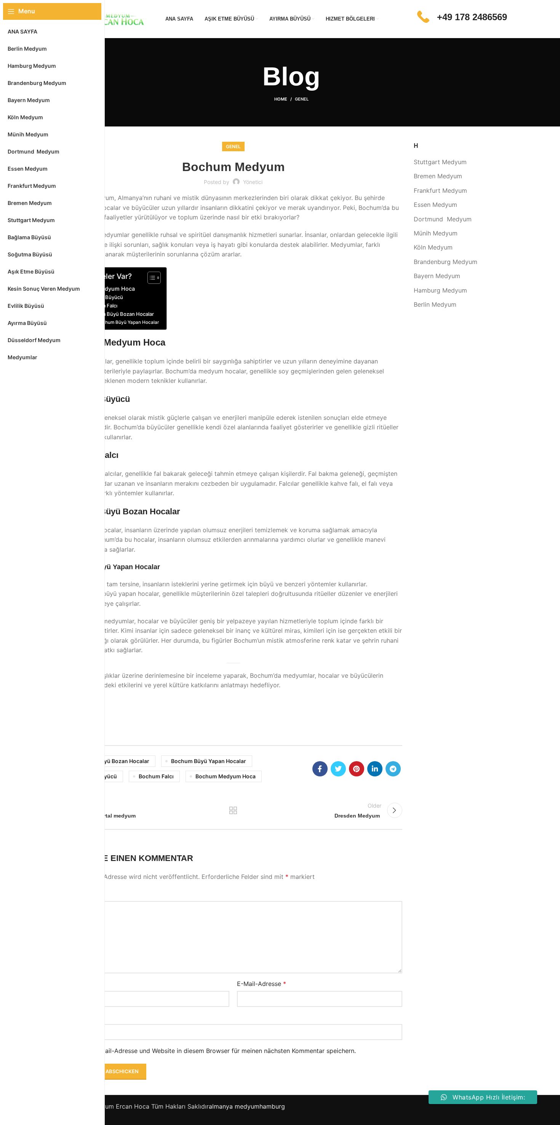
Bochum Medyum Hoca (225, 776)
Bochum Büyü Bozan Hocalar (120, 314)
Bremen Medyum (438, 176)
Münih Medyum (436, 233)
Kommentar (83, 894)
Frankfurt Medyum (440, 190)
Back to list (233, 810)
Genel (302, 99)
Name (75, 983)
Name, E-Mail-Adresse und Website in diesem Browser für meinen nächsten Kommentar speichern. (214, 1051)
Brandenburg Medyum (445, 262)
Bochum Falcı (156, 776)
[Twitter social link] (338, 768)
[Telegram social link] (393, 768)
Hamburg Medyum (440, 290)
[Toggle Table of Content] (150, 277)
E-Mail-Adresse (261, 983)
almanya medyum (234, 1106)
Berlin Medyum (435, 304)
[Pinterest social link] (356, 768)
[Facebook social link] (320, 768)
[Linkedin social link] (374, 768)
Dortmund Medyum (443, 219)
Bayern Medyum (437, 276)
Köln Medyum (433, 247)
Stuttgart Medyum (440, 162)
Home (280, 99)
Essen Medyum (435, 204)
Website (75, 1017)
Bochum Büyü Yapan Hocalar (127, 322)
